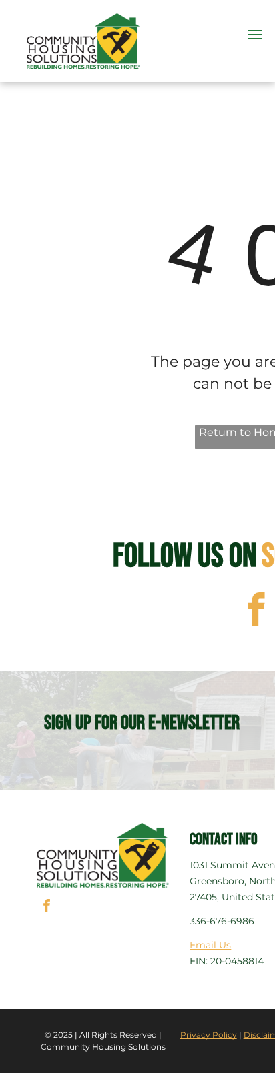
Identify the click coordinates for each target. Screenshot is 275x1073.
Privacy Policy (208, 1035)
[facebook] (47, 907)
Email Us (210, 945)
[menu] (255, 34)
